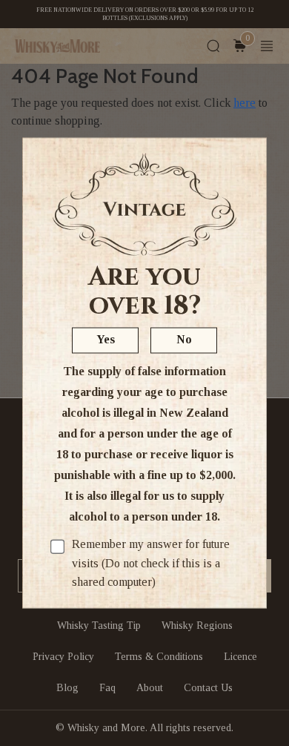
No (184, 339)
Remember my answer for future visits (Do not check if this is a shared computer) (151, 563)
